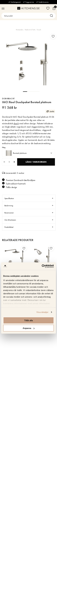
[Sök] (52, 16)
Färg (3, 147)
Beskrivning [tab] (8, 205)
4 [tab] (37, 91)
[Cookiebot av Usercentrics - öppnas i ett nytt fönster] (42, 266)
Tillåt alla (28, 320)
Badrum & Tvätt (30, 30)
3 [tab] (33, 91)
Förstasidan (19, 30)
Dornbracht (8, 98)
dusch (16, 123)
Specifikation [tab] (9, 198)
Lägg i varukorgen (36, 162)
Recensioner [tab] (9, 212)
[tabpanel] (28, 60)
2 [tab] (29, 91)
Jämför (52, 111)
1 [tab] (25, 91)
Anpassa (27, 328)
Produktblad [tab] (8, 227)
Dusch (39, 30)
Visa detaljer (42, 312)
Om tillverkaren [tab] (10, 220)
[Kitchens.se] (28, 8)
